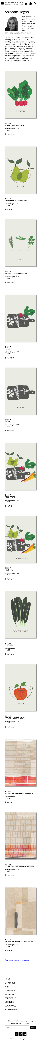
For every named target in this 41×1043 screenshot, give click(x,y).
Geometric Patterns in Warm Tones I (22, 866)
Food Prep (9, 570)
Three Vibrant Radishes (15, 125)
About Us (9, 994)
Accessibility (11, 1009)
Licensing (9, 1002)
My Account (11, 983)
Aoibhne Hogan (10, 128)
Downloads (10, 1006)
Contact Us (10, 998)
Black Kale (9, 645)
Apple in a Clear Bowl (14, 718)
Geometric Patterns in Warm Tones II (22, 793)
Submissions (11, 990)
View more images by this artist (17, 960)
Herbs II (8, 349)
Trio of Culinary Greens (16, 273)
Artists (8, 986)
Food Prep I (10, 497)
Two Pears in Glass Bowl (16, 200)
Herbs (7, 422)
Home (7, 979)
